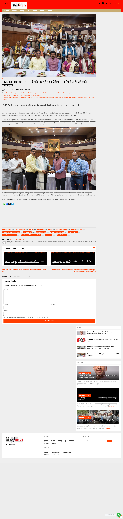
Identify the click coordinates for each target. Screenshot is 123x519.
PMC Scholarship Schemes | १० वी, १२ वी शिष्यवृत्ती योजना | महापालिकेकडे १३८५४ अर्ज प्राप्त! (24, 270)
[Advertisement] (49, 218)
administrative (84, 373)
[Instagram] (110, 3)
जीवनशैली (50, 11)
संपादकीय (35, 11)
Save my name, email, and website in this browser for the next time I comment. (25, 317)
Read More (115, 383)
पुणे (28, 11)
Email (53, 305)
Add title (80, 362)
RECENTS (79, 327)
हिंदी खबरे (42, 11)
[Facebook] (112, 3)
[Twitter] (106, 3)
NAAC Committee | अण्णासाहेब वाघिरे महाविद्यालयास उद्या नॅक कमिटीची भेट (22, 95)
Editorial (46, 455)
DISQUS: (30, 276)
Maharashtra (67, 452)
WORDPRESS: (17, 276)
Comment (6, 289)
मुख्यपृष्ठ (7, 11)
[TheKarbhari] (18, 6)
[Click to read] (25, 258)
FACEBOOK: (24, 276)
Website (5, 310)
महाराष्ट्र (22, 11)
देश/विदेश (14, 11)
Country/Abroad (55, 452)
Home (46, 452)
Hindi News (55, 455)
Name (5, 305)
